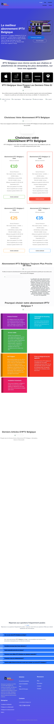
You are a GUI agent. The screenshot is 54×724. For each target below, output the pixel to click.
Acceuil (40, 2)
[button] (1, 106)
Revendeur (45, 5)
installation (50, 2)
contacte (50, 5)
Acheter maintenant (14, 196)
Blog (45, 2)
